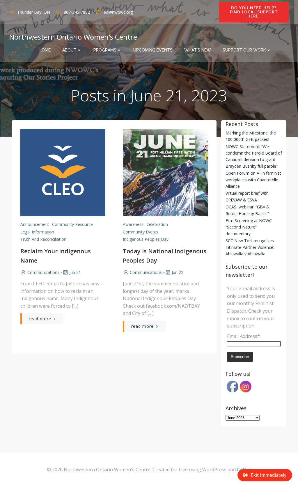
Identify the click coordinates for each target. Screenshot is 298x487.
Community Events (140, 232)
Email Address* (243, 336)
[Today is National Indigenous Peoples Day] (165, 172)
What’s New (197, 50)
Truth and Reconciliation (43, 239)
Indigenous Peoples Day (145, 239)
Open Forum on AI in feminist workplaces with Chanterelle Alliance (253, 179)
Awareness (133, 224)
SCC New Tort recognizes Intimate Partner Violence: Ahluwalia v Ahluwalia (250, 247)
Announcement (34, 224)
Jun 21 (75, 272)
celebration (157, 224)
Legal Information (37, 232)
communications (43, 272)
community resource (72, 224)
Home (45, 50)
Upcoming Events (153, 50)
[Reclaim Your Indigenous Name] (62, 172)
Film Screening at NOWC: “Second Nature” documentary (249, 227)
